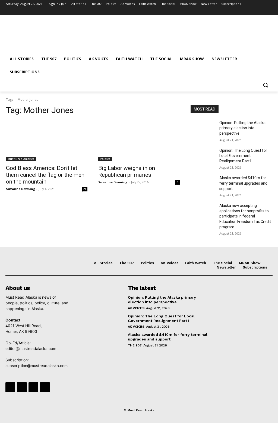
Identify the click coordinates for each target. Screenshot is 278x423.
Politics (105, 159)
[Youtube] (269, 11)
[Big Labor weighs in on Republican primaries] (139, 141)
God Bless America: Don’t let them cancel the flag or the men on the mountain (45, 175)
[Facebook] (239, 11)
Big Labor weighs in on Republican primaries (126, 171)
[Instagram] (246, 11)
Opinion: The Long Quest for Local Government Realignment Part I (243, 155)
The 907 (135, 345)
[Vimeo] (261, 11)
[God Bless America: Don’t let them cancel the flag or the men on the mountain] (46, 141)
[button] (265, 84)
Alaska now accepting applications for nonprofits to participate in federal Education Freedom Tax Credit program (245, 216)
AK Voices (136, 308)
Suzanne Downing (20, 189)
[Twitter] (254, 11)
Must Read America (21, 159)
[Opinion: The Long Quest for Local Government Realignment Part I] (203, 156)
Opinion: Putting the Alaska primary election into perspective (242, 128)
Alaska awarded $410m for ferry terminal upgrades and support (243, 183)
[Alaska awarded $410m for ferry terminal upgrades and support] (203, 183)
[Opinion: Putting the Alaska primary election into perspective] (203, 128)
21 (84, 189)
